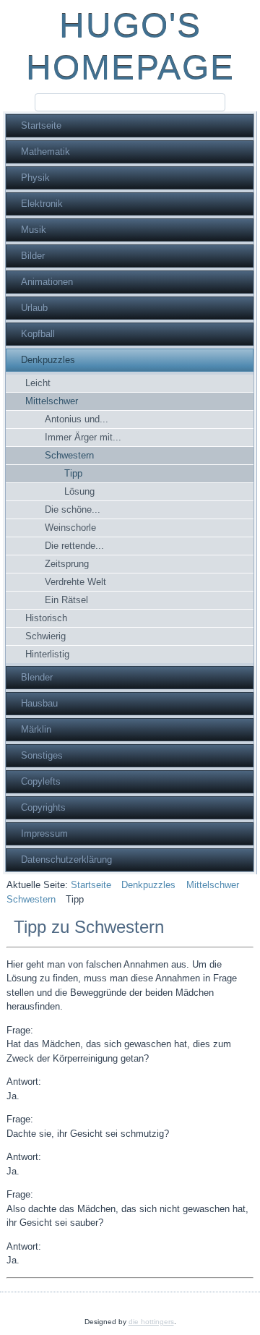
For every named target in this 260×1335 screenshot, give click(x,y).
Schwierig (45, 636)
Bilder (33, 255)
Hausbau (39, 703)
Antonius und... (76, 419)
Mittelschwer (51, 401)
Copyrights (43, 807)
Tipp (73, 473)
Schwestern (69, 455)
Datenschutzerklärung (66, 859)
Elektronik (42, 203)
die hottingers (151, 1322)
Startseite (41, 125)
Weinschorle (70, 527)
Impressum (44, 833)
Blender (37, 677)
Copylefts (41, 781)
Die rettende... (74, 545)
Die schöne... (72, 509)
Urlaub (34, 307)
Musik (33, 229)
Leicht (38, 383)
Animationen (47, 281)
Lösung (79, 491)
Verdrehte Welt (75, 581)
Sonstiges (42, 755)
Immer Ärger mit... (83, 437)
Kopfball (38, 333)
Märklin (36, 729)
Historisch (46, 618)
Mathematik (45, 151)
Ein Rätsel (66, 599)
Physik (35, 177)
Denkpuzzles (48, 359)
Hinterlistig (47, 654)
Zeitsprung (67, 563)
